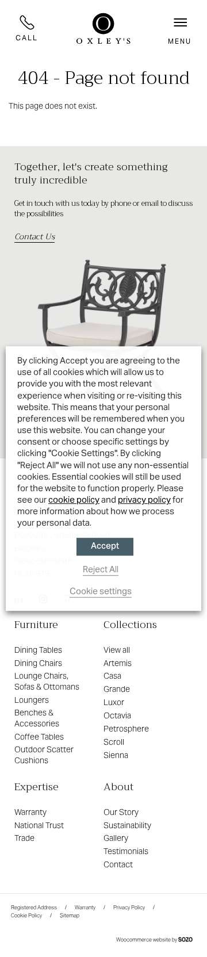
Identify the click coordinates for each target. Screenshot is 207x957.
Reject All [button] (100, 569)
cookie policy (73, 499)
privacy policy (144, 499)
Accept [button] (105, 547)
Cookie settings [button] (101, 590)
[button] (179, 28)
